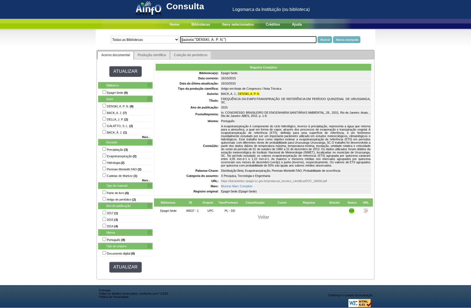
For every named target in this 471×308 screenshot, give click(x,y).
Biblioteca (112, 85)
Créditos (273, 24)
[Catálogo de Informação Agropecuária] (149, 17)
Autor (109, 99)
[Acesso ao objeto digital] (366, 211)
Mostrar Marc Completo (236, 186)
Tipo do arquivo (116, 246)
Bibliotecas (200, 24)
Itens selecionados (238, 24)
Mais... (146, 136)
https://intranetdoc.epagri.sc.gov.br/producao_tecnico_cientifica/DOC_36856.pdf (274, 181)
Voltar (263, 217)
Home (174, 24)
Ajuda (297, 24)
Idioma (110, 232)
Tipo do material (116, 185)
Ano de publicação (118, 205)
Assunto (111, 142)
